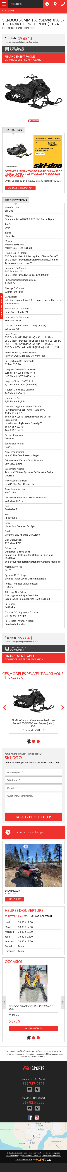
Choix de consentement (51, 1155)
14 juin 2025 (12, 890)
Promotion (13, 129)
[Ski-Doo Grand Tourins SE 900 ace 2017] (33, 984)
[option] (33, 707)
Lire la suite (14, 899)
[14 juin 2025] (33, 865)
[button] (4, 707)
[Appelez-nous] (63, 4)
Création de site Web (24, 1160)
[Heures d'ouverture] (47, 4)
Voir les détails (33, 1028)
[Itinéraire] (55, 4)
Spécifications (16, 200)
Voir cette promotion (20, 188)
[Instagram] (37, 1117)
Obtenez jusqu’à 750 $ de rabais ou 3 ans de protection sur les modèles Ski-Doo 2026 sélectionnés (33, 174)
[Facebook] (30, 1117)
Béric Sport (8, 11)
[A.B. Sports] (25, 4)
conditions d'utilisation (31, 1155)
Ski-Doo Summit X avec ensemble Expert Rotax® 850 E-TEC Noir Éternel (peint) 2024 (33, 723)
